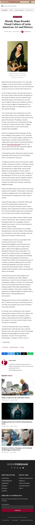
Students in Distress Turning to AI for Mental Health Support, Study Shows (17, 449)
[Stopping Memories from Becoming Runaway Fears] (17, 411)
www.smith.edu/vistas (13, 144)
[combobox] (17, 6)
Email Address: (5, 504)
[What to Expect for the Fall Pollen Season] (17, 387)
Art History (5, 347)
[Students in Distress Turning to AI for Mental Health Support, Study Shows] (17, 437)
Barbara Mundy (14, 347)
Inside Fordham (17, 16)
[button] (30, 2)
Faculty (22, 347)
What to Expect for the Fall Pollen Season (16, 398)
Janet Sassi (28, 31)
